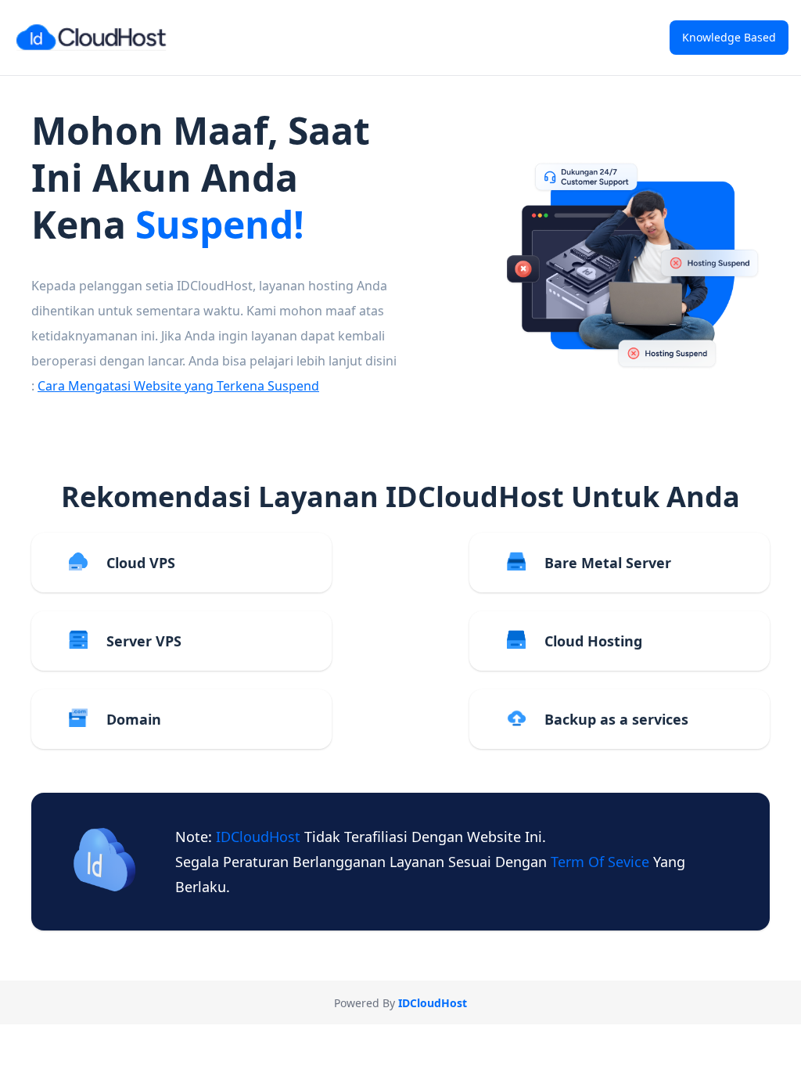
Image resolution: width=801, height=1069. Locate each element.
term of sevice (602, 861)
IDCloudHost (260, 836)
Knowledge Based (729, 37)
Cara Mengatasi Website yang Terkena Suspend (178, 385)
